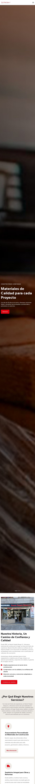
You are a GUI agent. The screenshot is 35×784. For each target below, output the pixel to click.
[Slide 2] (19, 591)
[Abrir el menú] (33, 3)
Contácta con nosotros (9, 682)
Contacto (5, 311)
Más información (12, 750)
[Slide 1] (16, 591)
